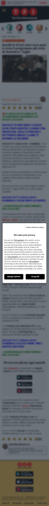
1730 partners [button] (18, 240)
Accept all (35, 277)
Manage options (13, 277)
